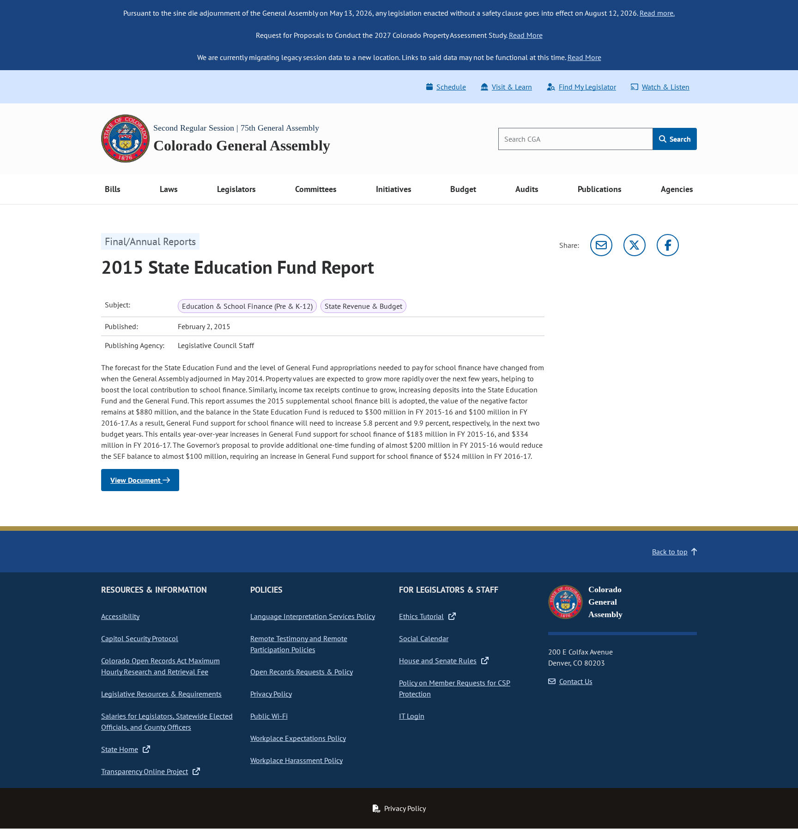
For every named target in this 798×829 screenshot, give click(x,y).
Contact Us (575, 681)
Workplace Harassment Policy (296, 760)
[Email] (601, 245)
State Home (119, 749)
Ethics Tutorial (421, 616)
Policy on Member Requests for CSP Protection (454, 688)
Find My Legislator (587, 86)
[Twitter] (634, 245)
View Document (136, 480)
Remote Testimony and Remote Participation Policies (298, 644)
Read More (526, 35)
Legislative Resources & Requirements (161, 693)
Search (679, 139)
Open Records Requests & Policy (301, 671)
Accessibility (120, 616)
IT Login (411, 716)
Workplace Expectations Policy (298, 738)
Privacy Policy (271, 693)
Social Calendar (423, 638)
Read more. (657, 13)
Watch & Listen (665, 86)
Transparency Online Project (144, 771)
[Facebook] (668, 245)
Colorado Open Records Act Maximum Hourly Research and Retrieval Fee (160, 666)
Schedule (451, 86)
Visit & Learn (512, 86)
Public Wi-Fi (269, 716)
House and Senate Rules (438, 660)
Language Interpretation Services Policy (312, 616)
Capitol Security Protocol (139, 638)
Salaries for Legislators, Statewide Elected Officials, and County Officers (167, 721)
